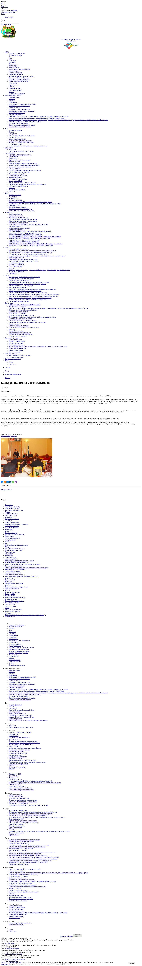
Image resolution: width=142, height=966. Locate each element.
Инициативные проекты (17, 93)
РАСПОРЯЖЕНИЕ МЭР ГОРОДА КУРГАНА (24, 242)
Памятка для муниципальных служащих (22, 125)
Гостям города (13, 71)
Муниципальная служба (13, 95)
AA (2, 7)
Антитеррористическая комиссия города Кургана (25, 170)
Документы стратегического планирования (23, 221)
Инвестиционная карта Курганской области (23, 310)
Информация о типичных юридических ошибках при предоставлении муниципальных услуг (39, 270)
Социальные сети (14, 352)
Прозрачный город (15, 88)
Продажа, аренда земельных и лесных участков (24, 277)
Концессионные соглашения (18, 287)
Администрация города (12, 506)
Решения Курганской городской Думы (21, 142)
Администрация (10, 153)
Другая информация (15, 266)
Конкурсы (12, 100)
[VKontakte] (2, 482)
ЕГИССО (12, 191)
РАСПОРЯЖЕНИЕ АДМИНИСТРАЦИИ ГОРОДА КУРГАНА (29, 238)
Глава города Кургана (12, 508)
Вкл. (11, 10)
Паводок (7, 590)
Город (7, 52)
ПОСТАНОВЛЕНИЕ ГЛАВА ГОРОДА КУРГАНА (25, 235)
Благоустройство (10, 540)
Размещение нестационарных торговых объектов (25, 291)
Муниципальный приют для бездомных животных (21, 576)
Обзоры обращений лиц (16, 345)
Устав (10, 59)
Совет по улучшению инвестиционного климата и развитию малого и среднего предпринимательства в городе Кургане (48, 308)
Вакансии (12, 99)
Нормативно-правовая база (17, 348)
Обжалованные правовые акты (19, 217)
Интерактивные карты (16, 357)
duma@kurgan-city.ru (12, 948)
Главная (7, 367)
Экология (8, 613)
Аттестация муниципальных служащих (21, 111)
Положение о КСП (15, 195)
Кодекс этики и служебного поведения (21, 210)
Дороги (7, 512)
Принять (131, 963)
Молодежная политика (12, 571)
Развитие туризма (10, 606)
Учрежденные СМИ (15, 181)
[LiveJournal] (10, 482)
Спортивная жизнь (11, 513)
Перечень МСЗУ (14, 273)
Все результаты (6, 24)
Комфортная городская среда (14, 566)
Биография (12, 149)
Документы (8, 212)
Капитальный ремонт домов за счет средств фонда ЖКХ (27, 284)
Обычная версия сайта (8, 12)
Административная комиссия (14, 534)
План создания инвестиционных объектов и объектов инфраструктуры (32, 317)
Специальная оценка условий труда (20, 209)
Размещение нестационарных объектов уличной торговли (28, 292)
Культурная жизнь (11, 515)
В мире (7, 541)
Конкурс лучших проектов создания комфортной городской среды (26, 568)
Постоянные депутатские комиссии (20, 141)
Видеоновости (13, 85)
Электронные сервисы (16, 263)
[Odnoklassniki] (5, 482)
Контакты (12, 188)
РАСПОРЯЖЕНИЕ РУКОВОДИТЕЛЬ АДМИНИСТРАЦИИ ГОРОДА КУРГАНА (36, 244)
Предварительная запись (17, 264)
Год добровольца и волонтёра (14, 548)
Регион (7, 608)
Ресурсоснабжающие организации (20, 333)
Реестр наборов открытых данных (20, 355)
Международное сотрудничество (15, 569)
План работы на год (15, 200)
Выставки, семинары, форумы (18, 326)
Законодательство (14, 107)
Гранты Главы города (12, 522)
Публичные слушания (12, 602)
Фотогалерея (13, 83)
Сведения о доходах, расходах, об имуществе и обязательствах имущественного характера (38, 116)
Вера (6, 543)
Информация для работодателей (19, 109)
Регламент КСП (14, 198)
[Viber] (16, 482)
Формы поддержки (15, 324)
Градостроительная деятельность (19, 69)
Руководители (13, 156)
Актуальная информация (17, 53)
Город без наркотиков (12, 527)
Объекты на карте (14, 161)
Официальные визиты (12, 588)
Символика (12, 60)
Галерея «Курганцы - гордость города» (21, 76)
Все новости (9, 505)
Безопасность (9, 536)
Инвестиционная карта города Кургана (21, 315)
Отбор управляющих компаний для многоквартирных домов (29, 282)
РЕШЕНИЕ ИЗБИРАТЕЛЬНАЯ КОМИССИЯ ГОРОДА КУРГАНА (31, 245)
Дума (6, 128)
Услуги (7, 247)
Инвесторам (9, 303)
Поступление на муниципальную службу (22, 104)
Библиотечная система (12, 538)
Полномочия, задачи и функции (19, 172)
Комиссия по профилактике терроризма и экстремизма (23, 564)
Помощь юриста (10, 595)
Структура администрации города (20, 155)
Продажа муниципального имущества (21, 278)
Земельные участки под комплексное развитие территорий (28, 299)
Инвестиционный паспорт (17, 313)
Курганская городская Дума (14, 510)
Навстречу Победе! (11, 533)
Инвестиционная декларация (18, 312)
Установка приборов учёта (13, 609)
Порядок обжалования (16, 216)
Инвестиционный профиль (17, 336)
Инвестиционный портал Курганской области (24, 327)
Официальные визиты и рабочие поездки (22, 182)
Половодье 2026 (10, 594)
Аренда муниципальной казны (19, 280)
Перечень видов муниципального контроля (23, 259)
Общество (8, 585)
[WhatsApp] (13, 482)
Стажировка (13, 102)
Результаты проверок (15, 177)
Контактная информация (17, 113)
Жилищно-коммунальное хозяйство (16, 524)
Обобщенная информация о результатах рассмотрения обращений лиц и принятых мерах (38, 346)
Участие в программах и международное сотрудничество (27, 184)
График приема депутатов (17, 139)
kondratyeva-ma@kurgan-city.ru (15, 959)
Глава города (9, 148)
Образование (9, 517)
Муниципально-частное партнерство (21, 334)
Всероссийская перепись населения (16, 545)
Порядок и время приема (17, 341)
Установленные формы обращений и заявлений (24, 165)
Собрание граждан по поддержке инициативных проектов (28, 146)
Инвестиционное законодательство (20, 319)
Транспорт (8, 520)
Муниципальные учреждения (14, 574)
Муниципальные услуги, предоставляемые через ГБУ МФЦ (28, 254)
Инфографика (13, 64)
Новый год (8, 581)
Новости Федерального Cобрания (20, 127)
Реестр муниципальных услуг (18, 249)
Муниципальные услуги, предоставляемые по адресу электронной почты (33, 250)
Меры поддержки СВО (16, 257)
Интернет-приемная (15, 144)
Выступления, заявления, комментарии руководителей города (25, 615)
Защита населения (14, 168)
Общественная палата (12, 519)
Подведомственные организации (19, 160)
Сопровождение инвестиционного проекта (23, 320)
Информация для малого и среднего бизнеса (19, 561)
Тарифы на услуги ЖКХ (17, 230)
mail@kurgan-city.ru (11, 943)
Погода (7, 531)
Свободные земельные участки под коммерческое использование (30, 298)
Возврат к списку (6, 489)
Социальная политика (12, 526)
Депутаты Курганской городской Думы (21, 135)
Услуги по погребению (16, 271)
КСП (6, 193)
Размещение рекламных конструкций (21, 285)
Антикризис (9, 529)
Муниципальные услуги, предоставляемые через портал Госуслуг (30, 252)
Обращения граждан (11, 338)
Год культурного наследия (13, 550)
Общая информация (15, 55)
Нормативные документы (17, 207)
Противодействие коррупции (18, 81)
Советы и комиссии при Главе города (21, 151)
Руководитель (13, 196)
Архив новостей (10, 616)
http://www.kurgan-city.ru (9, 436)
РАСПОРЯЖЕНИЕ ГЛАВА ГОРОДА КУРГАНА (25, 240)
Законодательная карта (16, 350)
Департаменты (13, 158)
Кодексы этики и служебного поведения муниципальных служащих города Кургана (36, 118)
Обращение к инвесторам (17, 306)
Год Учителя (9, 554)
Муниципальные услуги (13, 573)
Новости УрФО (10, 580)
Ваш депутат (13, 134)
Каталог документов (15, 214)
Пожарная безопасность (12, 592)
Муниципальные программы (18, 223)
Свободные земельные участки (19, 301)
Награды (11, 86)
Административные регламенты (19, 228)
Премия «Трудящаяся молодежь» (19, 79)
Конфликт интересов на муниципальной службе (24, 121)
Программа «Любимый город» (19, 78)
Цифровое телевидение (12, 611)
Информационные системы (18, 179)
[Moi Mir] (7, 482)
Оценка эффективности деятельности (21, 167)
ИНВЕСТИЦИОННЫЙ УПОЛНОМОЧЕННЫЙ (25, 305)
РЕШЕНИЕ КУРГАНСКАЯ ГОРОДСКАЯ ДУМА (25, 233)
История (11, 57)
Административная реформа (18, 175)
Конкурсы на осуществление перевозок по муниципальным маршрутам (32, 289)
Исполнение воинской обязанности (16, 562)
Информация (9, 17)
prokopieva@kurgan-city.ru (13, 954)
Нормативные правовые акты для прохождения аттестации (28, 224)
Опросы (11, 92)
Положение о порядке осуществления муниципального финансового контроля (35, 203)
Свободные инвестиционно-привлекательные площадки (27, 322)
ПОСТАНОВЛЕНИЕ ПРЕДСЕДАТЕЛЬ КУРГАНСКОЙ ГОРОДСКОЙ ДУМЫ (35, 237)
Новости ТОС (9, 578)
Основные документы (16, 226)
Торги (7, 275)
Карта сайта (12, 364)
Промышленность (11, 599)
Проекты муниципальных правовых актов (23, 163)
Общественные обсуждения (14, 583)
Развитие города (14, 67)
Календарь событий (15, 90)
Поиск (7, 360)
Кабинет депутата (14, 137)
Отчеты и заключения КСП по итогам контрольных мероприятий (30, 202)
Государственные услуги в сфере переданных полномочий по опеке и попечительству (37, 256)
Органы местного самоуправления (16, 587)
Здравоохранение (10, 557)
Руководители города (16, 74)
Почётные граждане (15, 72)
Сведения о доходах (15, 205)
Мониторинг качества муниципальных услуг (23, 261)
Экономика (12, 62)
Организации (13, 66)
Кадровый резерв (14, 97)
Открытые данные (11, 353)
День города (9, 555)
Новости (11, 132)
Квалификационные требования (19, 106)
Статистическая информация (18, 186)
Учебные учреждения (16, 114)
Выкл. (15, 10)
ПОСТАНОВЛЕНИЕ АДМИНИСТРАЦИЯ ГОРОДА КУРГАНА (30, 231)
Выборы (7, 547)
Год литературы (10, 552)
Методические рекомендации (18, 123)
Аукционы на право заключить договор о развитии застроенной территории (34, 294)
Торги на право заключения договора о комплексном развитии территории (33, 296)
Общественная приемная (17, 189)
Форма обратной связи (16, 331)
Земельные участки (11, 559)
